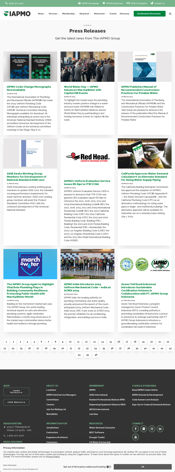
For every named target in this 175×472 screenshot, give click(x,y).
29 (54, 348)
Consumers (51, 442)
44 (79, 354)
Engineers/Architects (57, 437)
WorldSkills (52, 414)
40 (145, 348)
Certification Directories (149, 14)
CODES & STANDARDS (144, 385)
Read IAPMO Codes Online (145, 390)
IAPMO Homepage (90, 3)
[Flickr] (143, 428)
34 (95, 348)
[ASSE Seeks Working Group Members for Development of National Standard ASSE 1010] (30, 153)
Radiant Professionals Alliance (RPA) (107, 400)
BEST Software (96, 432)
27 (38, 348)
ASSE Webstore (16, 402)
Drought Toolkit (97, 437)
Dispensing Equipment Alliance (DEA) (107, 404)
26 (29, 348)
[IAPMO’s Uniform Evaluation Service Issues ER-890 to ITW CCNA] (87, 157)
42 (162, 348)
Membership (68, 14)
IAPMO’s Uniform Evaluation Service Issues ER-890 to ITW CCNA (87, 182)
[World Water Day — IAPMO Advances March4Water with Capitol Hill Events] (87, 67)
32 (79, 348)
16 (119, 341)
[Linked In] (160, 428)
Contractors (52, 432)
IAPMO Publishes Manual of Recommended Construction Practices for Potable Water (140, 89)
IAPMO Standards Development (147, 395)
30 (62, 348)
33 (87, 348)
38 (128, 348)
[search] (170, 14)
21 (160, 341)
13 (94, 341)
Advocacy (125, 14)
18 (135, 341)
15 (111, 341)
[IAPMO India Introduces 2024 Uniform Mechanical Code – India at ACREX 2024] (87, 264)
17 (127, 341)
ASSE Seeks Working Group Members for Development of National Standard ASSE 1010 (26, 176)
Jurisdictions (52, 428)
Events (113, 14)
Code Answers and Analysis (145, 400)
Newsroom (99, 14)
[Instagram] (151, 428)
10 (70, 341)
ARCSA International (99, 409)
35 (104, 348)
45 (87, 354)
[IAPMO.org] (17, 14)
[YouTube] (135, 437)
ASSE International (98, 395)
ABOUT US (52, 385)
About (41, 14)
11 (78, 341)
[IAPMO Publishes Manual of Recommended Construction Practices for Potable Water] (145, 67)
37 (120, 348)
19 (143, 341)
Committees (52, 400)
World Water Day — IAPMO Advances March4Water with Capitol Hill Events (82, 89)
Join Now (93, 414)
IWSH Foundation (139, 3)
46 (96, 354)
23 (4, 348)
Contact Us (159, 3)
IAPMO (92, 390)
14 (102, 341)
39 (137, 348)
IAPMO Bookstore (114, 3)
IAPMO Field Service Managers (61, 395)
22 (168, 341)
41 (153, 348)
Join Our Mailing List (56, 409)
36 (112, 348)
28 (46, 348)
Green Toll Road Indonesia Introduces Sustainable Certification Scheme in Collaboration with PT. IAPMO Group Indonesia (144, 290)
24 (13, 348)
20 (151, 341)
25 (21, 348)
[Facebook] (135, 428)
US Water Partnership (99, 442)
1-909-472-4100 (15, 435)
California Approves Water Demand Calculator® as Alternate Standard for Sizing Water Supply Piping (144, 176)
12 (86, 341)
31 (71, 348)
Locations (51, 390)
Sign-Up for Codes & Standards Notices (151, 404)
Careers (50, 404)
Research (84, 14)
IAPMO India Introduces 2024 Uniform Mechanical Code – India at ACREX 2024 (87, 287)
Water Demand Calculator (102, 428)
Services (53, 14)
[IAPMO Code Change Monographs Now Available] (30, 67)
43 (170, 348)
